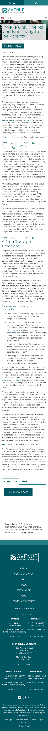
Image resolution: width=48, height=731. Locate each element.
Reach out (6, 444)
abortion (5, 120)
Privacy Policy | (24, 726)
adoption (14, 120)
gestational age (13, 332)
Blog (24, 584)
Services (24, 568)
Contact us (6, 137)
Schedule (10, 481)
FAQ (24, 579)
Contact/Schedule (24, 608)
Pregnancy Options (24, 573)
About (24, 595)
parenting (27, 120)
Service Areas (24, 590)
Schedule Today (13, 46)
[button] (24, 18)
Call (12, 2)
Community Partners (24, 601)
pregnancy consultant (11, 380)
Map (25, 481)
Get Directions (15, 636)
